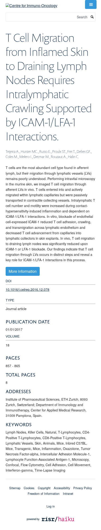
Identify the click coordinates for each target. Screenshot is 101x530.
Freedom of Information (43, 493)
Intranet (68, 493)
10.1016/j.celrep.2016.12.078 (27, 289)
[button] (90, 4)
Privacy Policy (82, 488)
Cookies (29, 488)
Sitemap (14, 488)
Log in (51, 506)
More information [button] (23, 271)
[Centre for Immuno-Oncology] (31, 4)
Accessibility (62, 488)
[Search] (92, 17)
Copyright (44, 488)
